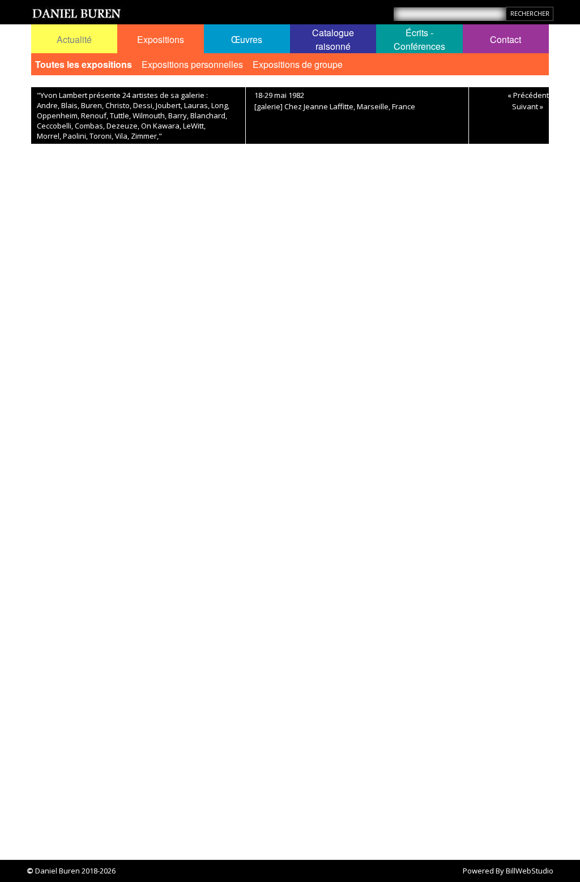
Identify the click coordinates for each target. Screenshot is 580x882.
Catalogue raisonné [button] (333, 39)
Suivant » (527, 106)
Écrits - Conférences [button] (419, 39)
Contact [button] (505, 39)
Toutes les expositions (83, 64)
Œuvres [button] (246, 39)
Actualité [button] (74, 39)
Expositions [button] (160, 39)
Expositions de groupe (298, 64)
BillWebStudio (529, 871)
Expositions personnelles (192, 64)
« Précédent (528, 95)
